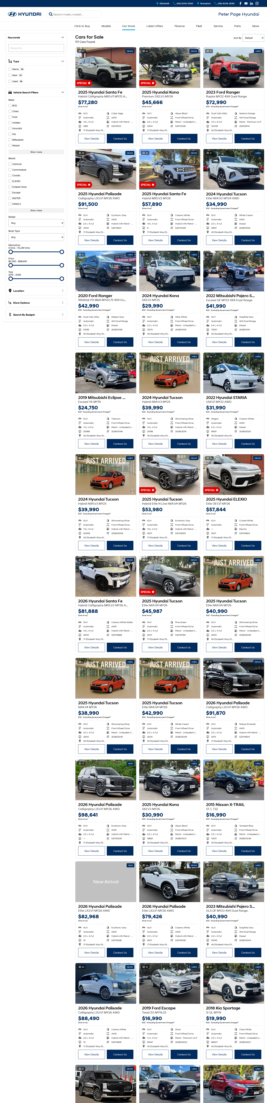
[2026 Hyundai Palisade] (233, 678)
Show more (36, 152)
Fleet (199, 26)
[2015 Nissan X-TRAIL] (233, 780)
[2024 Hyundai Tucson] (233, 169)
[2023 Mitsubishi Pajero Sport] (233, 881)
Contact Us (120, 138)
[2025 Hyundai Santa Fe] (105, 67)
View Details (91, 138)
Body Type (14, 231)
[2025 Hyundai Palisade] (105, 169)
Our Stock (128, 26)
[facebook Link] (240, 3)
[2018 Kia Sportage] (233, 983)
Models (106, 26)
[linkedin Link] (251, 3)
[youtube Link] (246, 3)
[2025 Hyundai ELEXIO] (233, 474)
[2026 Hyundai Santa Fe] (105, 576)
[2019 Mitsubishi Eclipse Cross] (105, 373)
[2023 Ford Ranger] (233, 67)
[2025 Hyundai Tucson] (169, 474)
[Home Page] (24, 14)
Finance (180, 26)
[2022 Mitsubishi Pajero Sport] (233, 271)
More (255, 26)
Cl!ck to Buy (82, 26)
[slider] (10, 252)
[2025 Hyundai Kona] (169, 67)
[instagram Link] (257, 3)
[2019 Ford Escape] (169, 983)
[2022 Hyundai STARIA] (233, 373)
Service (218, 26)
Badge (11, 216)
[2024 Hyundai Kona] (169, 271)
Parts (237, 26)
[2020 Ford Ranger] (105, 271)
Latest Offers (154, 26)
